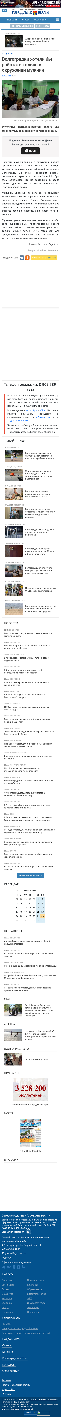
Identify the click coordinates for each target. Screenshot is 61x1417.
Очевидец (7, 1312)
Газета (9, 1113)
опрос (32, 250)
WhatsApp (32, 410)
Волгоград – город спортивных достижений (26, 1333)
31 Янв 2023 (6, 76)
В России (11, 1160)
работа (42, 250)
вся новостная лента (30, 875)
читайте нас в (44, 257)
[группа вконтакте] (9, 1267)
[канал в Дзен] (18, 1267)
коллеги (53, 250)
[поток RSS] (23, 1267)
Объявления (40, 19)
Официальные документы (16, 1262)
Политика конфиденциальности (16, 1402)
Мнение (7, 1352)
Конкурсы (8, 1364)
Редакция (7, 1257)
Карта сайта (8, 1389)
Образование (34, 1289)
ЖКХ (29, 1298)
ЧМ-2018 (6, 1323)
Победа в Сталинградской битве (20, 1328)
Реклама (6, 1380)
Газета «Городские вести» (16, 1384)
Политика (7, 1280)
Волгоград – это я (17, 1049)
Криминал (32, 1284)
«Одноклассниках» (17, 420)
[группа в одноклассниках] (13, 1267)
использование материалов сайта (17, 1409)
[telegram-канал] (3, 1267)
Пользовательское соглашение (43, 1399)
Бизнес (6, 1289)
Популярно (13, 931)
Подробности (11, 1339)
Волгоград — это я (14, 1358)
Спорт (5, 1307)
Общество (7, 53)
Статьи (9, 999)
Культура (7, 1298)
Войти (8, 1394)
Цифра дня (12, 1073)
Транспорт (33, 1307)
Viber (43, 410)
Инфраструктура (36, 1302)
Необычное (33, 1312)
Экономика (8, 1284)
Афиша (25, 19)
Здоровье (7, 1302)
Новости (12, 19)
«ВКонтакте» (43, 417)
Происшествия (35, 1280)
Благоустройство (36, 1293)
